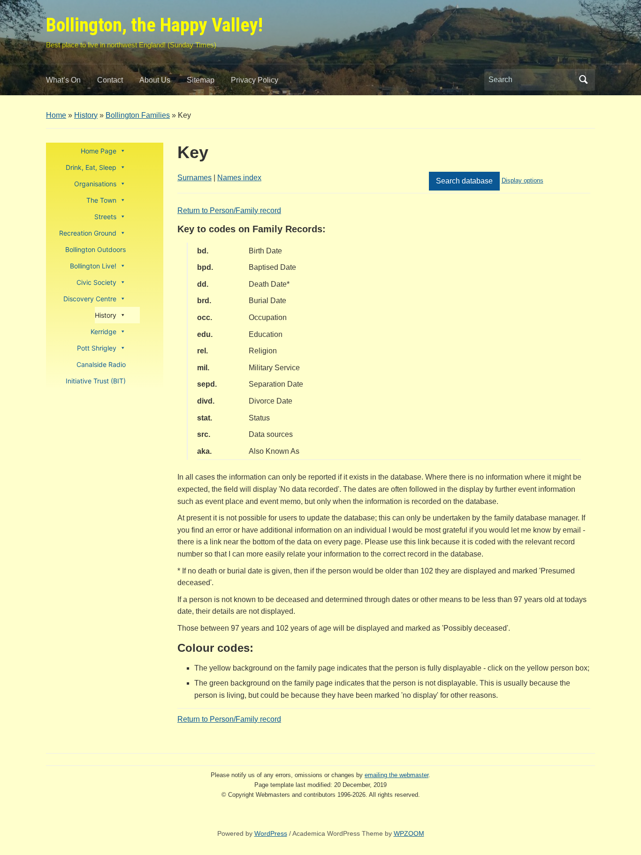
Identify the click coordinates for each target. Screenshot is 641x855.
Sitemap (200, 80)
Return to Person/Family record (229, 210)
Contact (110, 80)
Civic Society (96, 282)
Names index (239, 178)
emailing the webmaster (396, 775)
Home (56, 115)
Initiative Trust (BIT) (96, 381)
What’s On (63, 80)
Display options (522, 180)
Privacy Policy (254, 80)
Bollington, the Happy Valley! (154, 25)
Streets (105, 217)
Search (583, 79)
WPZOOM (409, 833)
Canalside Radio (101, 364)
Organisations (95, 184)
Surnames (194, 178)
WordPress (270, 833)
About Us (154, 80)
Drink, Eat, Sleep (91, 167)
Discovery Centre (89, 299)
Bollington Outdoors (95, 249)
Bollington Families (138, 115)
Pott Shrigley (96, 348)
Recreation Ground (87, 233)
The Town (101, 200)
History (86, 115)
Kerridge (103, 332)
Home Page (98, 151)
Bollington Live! (93, 266)
